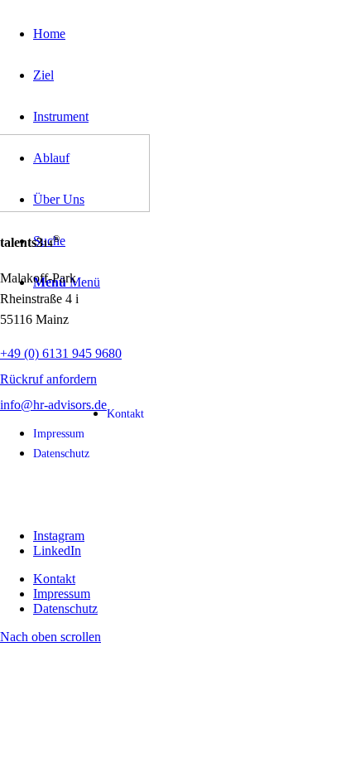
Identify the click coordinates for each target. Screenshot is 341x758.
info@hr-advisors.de (53, 405)
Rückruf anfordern (48, 379)
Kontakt (125, 414)
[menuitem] (187, 34)
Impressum (58, 433)
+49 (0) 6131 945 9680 (61, 353)
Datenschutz (61, 453)
